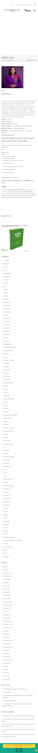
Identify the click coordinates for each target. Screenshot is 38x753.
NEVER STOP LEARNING (10, 701)
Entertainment (7, 344)
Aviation (6, 293)
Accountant (7, 264)
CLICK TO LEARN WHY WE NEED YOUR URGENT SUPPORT (19, 745)
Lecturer (6, 402)
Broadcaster (7, 302)
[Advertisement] (19, 35)
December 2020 (7, 621)
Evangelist (6, 354)
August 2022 (6, 595)
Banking (6, 299)
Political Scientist (8, 479)
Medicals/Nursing (8, 431)
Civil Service (7, 312)
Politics (6, 482)
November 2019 (7, 640)
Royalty (6, 508)
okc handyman (7, 719)
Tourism (6, 544)
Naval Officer (7, 441)
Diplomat (6, 328)
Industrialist (7, 379)
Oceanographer (8, 444)
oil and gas (7, 450)
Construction (7, 321)
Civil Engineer (7, 309)
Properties (6, 495)
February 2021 (7, 615)
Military (6, 437)
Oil (4, 447)
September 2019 (7, 647)
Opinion (6, 453)
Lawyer (6, 392)
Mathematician (8, 418)
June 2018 (6, 669)
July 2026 (5, 566)
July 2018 (5, 666)
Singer (5, 518)
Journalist (6, 386)
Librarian (6, 412)
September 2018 (7, 660)
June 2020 (6, 631)
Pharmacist (7, 460)
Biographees (10, 60)
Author (5, 289)
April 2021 (6, 611)
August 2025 (6, 579)
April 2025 (6, 586)
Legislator (6, 408)
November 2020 (7, 624)
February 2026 (7, 573)
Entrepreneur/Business (10, 347)
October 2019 (7, 644)
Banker (6, 296)
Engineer (6, 338)
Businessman (7, 305)
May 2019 (6, 653)
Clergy (5, 315)
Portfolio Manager (9, 486)
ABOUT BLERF (19, 5)
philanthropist (7, 466)
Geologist (6, 367)
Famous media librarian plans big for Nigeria (22, 716)
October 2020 (7, 627)
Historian (6, 373)
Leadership (7, 395)
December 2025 (7, 576)
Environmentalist (8, 350)
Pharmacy (6, 463)
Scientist (6, 515)
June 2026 (6, 570)
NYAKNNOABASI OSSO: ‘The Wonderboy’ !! (15, 689)
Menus (5, 434)
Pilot (5, 470)
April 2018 (6, 676)
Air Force (6, 280)
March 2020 (6, 637)
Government (7, 370)
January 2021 (6, 618)
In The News (7, 376)
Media (5, 421)
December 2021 (7, 602)
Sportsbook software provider (11, 724)
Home (11, 5)
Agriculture (7, 276)
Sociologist (7, 521)
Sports (5, 527)
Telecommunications (9, 537)
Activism (6, 267)
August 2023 (6, 592)
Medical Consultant (9, 428)
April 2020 (6, 634)
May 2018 (6, 673)
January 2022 (6, 599)
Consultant (7, 325)
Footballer (6, 363)
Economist (6, 331)
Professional (7, 489)
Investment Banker (9, 383)
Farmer (6, 357)
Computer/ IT (7, 318)
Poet (5, 473)
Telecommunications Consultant (12, 540)
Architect (6, 283)
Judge (5, 389)
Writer (5, 550)
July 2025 (5, 582)
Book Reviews (28, 5)
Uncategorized (8, 547)
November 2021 (7, 605)
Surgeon (6, 531)
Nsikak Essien (7, 692)
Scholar (6, 511)
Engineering (7, 341)
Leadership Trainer (9, 399)
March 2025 (6, 589)
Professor (6, 492)
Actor (5, 270)
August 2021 (6, 608)
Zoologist (6, 556)
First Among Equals (9, 360)
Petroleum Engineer (9, 457)
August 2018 (6, 663)
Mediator (6, 424)
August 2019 (6, 650)
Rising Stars (7, 505)
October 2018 (7, 656)
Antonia (5, 716)
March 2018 (6, 679)
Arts (5, 286)
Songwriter (7, 524)
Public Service (7, 498)
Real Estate (7, 502)
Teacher (6, 534)
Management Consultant (10, 415)
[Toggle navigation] (34, 10)
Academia (6, 260)
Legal (5, 405)
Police (5, 476)
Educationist (7, 334)
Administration (8, 273)
